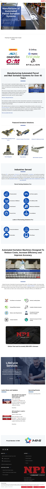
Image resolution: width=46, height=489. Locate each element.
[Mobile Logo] (43, 1)
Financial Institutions (14, 229)
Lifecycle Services (28, 456)
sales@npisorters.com (6, 461)
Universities (12, 235)
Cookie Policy (26, 480)
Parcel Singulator (5, 474)
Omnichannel (12, 206)
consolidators (31, 174)
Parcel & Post (13, 213)
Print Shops (32, 235)
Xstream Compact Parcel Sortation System (9, 472)
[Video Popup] (33, 16)
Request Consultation (29, 460)
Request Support (28, 458)
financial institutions (5, 107)
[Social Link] (3, 449)
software (14, 175)
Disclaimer (30, 480)
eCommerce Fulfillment (14, 200)
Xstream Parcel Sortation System (8, 470)
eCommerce (17, 174)
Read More (14, 407)
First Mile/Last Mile (33, 200)
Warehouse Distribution (35, 206)
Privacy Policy (26, 479)
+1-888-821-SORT (6, 458)
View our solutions (6, 22)
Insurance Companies (34, 229)
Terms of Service (31, 479)
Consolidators (33, 213)
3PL (7, 174)
